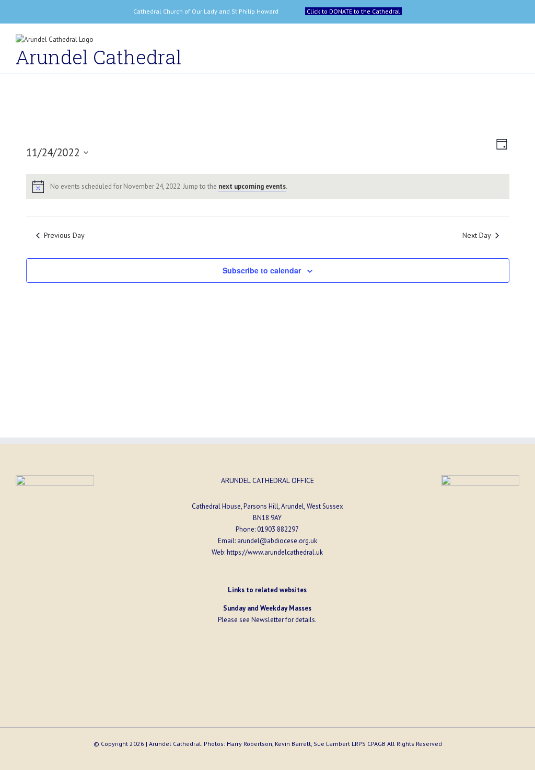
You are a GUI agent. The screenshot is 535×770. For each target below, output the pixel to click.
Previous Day (64, 235)
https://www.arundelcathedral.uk (275, 552)
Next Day (476, 235)
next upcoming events (252, 186)
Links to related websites (267, 589)
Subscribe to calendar (262, 270)
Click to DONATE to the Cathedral (353, 11)
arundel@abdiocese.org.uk (277, 540)
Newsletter (267, 619)
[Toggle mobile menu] (515, 42)
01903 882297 (278, 529)
